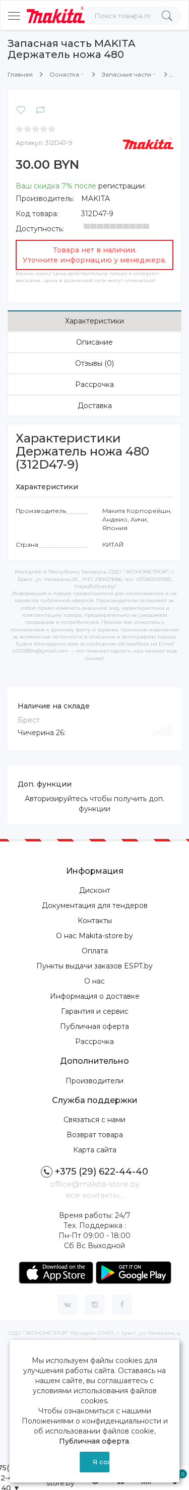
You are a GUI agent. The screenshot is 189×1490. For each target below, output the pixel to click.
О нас (94, 981)
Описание (94, 342)
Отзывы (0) (94, 363)
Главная (20, 74)
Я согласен (101, 1462)
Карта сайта (94, 1149)
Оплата (95, 950)
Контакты (95, 920)
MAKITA (95, 198)
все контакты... (94, 1195)
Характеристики (94, 321)
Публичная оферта (94, 1026)
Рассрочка (94, 384)
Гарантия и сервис (95, 1011)
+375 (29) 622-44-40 (101, 1171)
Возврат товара (95, 1134)
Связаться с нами (94, 1119)
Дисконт (94, 890)
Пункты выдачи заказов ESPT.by (94, 965)
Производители (94, 1080)
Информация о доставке (95, 996)
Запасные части (126, 74)
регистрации (121, 185)
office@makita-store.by (95, 1184)
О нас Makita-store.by (94, 935)
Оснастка (64, 74)
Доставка (95, 405)
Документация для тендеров (95, 905)
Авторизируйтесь (56, 798)
